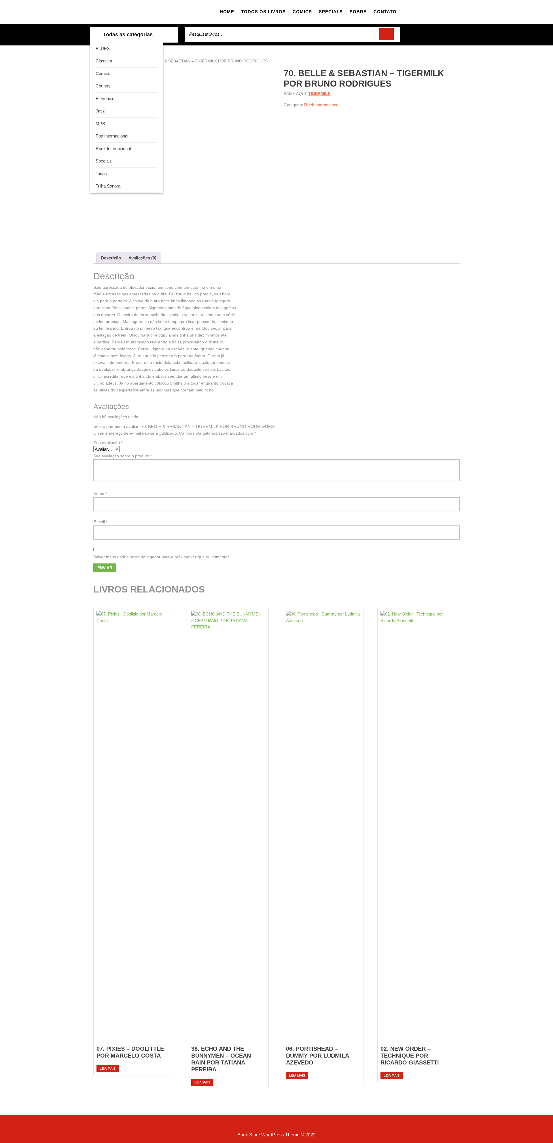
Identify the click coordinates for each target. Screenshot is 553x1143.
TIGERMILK (319, 93)
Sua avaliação (108, 442)
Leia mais (107, 1068)
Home (227, 11)
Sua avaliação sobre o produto (122, 456)
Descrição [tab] (111, 257)
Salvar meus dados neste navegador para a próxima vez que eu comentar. (161, 557)
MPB (100, 123)
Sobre (358, 11)
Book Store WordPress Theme (268, 1134)
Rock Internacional (113, 148)
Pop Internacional (112, 135)
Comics (302, 11)
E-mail (100, 521)
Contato (385, 11)
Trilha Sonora (108, 186)
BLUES (103, 48)
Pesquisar (386, 34)
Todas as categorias (128, 34)
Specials (331, 11)
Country (103, 85)
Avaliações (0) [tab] (142, 257)
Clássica (104, 60)
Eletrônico (105, 98)
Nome (100, 493)
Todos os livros (263, 11)
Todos (101, 173)
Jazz (100, 110)
